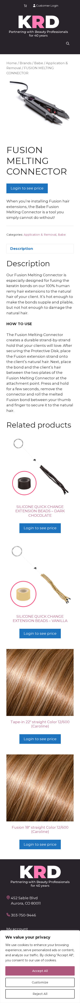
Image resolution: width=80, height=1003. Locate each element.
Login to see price (27, 188)
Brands (25, 63)
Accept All (40, 971)
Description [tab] (21, 248)
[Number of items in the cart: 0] (25, 5)
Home (11, 63)
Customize (40, 982)
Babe (38, 63)
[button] (68, 43)
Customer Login (46, 5)
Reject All (40, 994)
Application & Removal (40, 234)
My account (17, 929)
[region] (40, 966)
